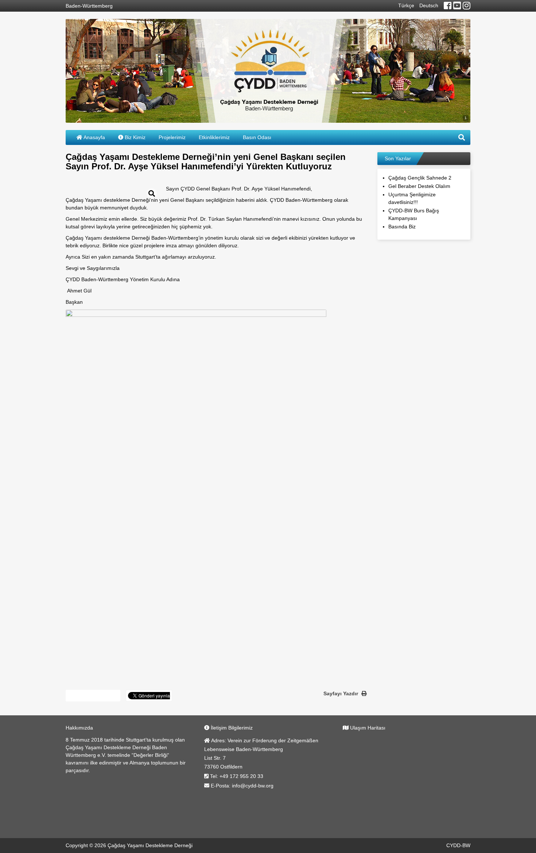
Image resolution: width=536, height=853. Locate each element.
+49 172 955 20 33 (241, 776)
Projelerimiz (172, 137)
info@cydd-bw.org (252, 786)
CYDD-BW (458, 845)
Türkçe (406, 5)
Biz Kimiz (134, 137)
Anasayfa (93, 137)
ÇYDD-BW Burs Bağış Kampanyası (413, 214)
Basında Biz (402, 226)
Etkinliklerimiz (214, 137)
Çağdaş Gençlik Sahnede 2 (419, 178)
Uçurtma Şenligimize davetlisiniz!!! (412, 198)
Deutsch (428, 5)
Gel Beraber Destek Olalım (419, 186)
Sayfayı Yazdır (341, 693)
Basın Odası (257, 137)
